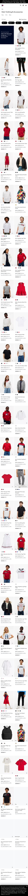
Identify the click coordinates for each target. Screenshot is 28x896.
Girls (6, 15)
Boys (3, 15)
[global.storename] (2, 5)
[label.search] (20, 5)
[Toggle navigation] (26, 5)
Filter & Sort (23, 19)
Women (17, 2)
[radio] (15, 45)
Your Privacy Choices (12, 892)
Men (14, 2)
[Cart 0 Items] (23, 5)
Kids (21, 2)
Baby (10, 15)
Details (24, 2)
